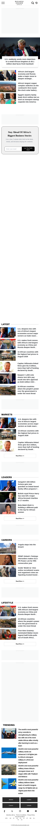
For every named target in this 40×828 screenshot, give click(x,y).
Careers (11, 805)
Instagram (20, 811)
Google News (28, 811)
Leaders (29, 799)
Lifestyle (29, 805)
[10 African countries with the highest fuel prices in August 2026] (20, 355)
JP (27, 818)
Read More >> (20, 456)
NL (34, 818)
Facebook (4, 811)
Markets (11, 799)
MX (30, 818)
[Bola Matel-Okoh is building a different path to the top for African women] (20, 509)
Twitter (12, 811)
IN (23, 818)
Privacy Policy (31, 815)
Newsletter (36, 811)
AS (10, 818)
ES (20, 818)
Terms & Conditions (21, 815)
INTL (6, 818)
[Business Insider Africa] (20, 3)
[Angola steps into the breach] (20, 548)
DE (17, 818)
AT (13, 818)
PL (18, 819)
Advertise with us (10, 815)
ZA (21, 819)
